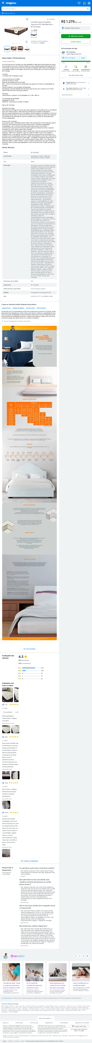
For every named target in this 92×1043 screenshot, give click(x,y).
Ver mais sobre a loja (76, 75)
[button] (88, 9)
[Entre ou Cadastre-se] (89, 3)
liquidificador (26, 1010)
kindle (52, 1007)
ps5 (74, 1006)
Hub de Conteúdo (30, 1006)
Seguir (83, 58)
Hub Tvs (57, 1006)
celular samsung (83, 1007)
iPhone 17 (11, 1006)
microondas (46, 1007)
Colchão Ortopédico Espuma (50, 998)
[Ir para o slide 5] (19, 43)
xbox (20, 1007)
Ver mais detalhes (29, 649)
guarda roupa (38, 1010)
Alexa (79, 1010)
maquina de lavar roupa (14, 1010)
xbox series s (12, 1009)
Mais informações (44, 1018)
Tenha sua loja (34, 1022)
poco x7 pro (15, 1007)
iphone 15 (63, 1006)
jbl (79, 1009)
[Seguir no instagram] (83, 956)
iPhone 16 (18, 1006)
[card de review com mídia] (7, 695)
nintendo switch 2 (34, 1009)
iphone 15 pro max (72, 1007)
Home (4, 1041)
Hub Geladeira (50, 1006)
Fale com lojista (70, 58)
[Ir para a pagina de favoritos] (79, 3)
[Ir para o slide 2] (14, 43)
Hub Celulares (40, 1006)
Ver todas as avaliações (29, 861)
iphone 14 (69, 1006)
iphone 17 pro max (60, 1007)
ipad (32, 1010)
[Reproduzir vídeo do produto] (16, 31)
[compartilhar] (26, 41)
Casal (22, 1041)
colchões (10, 1041)
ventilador (25, 1009)
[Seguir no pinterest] (87, 956)
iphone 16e (4, 1009)
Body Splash (74, 1009)
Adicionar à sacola (77, 36)
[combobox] (46, 8)
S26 (23, 1006)
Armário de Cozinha (71, 1010)
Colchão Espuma (76, 998)
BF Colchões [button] (43, 41)
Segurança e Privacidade (82, 1022)
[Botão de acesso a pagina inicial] (40, 3)
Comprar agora (76, 41)
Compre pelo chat (80, 1026)
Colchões (16, 1041)
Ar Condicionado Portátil (52, 1009)
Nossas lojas (19, 1022)
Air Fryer (79, 1006)
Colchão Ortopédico (65, 998)
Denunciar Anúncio (67, 95)
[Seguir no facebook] (79, 956)
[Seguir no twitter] (75, 956)
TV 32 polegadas (13, 1012)
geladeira (7, 1007)
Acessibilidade (64, 1022)
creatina (30, 1007)
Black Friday (4, 1006)
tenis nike (4, 1010)
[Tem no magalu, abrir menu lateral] (3, 2)
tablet (62, 1009)
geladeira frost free (49, 1010)
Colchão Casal (37, 998)
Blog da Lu (6, 1022)
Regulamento (49, 1022)
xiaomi (19, 1009)
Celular (42, 1009)
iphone (25, 1007)
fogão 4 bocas (60, 1010)
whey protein (38, 1007)
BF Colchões (35, 152)
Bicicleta (67, 1009)
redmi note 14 (86, 1009)
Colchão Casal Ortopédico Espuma (22, 998)
